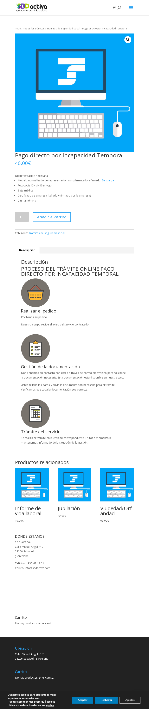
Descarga (108, 180)
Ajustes (130, 700)
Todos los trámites (34, 28)
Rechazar (106, 700)
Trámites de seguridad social (63, 28)
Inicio (18, 28)
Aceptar (82, 700)
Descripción (27, 250)
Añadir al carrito (52, 217)
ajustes (50, 705)
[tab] (27, 250)
